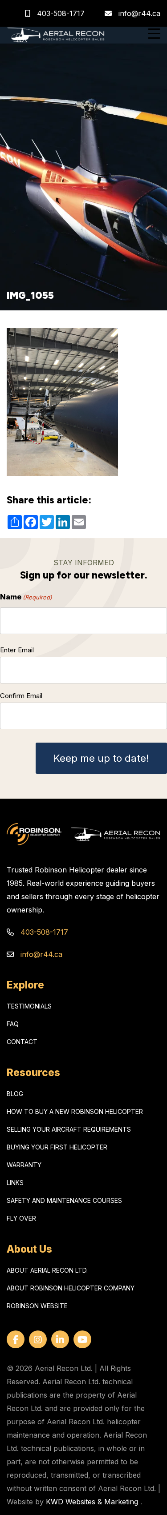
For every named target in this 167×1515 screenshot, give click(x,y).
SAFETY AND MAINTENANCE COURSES (64, 1200)
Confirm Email (21, 695)
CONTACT (22, 1041)
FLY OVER (21, 1218)
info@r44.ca (139, 13)
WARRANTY (24, 1165)
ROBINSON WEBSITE (37, 1306)
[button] (154, 35)
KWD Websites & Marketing (92, 1501)
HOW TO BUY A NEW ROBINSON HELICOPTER (75, 1111)
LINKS (15, 1182)
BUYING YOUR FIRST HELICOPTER (57, 1147)
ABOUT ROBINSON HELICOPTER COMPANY (70, 1288)
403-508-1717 (60, 13)
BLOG (15, 1093)
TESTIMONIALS (29, 1006)
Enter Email (17, 650)
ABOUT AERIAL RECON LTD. (47, 1270)
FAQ (13, 1024)
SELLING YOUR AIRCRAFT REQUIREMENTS (69, 1129)
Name (26, 596)
